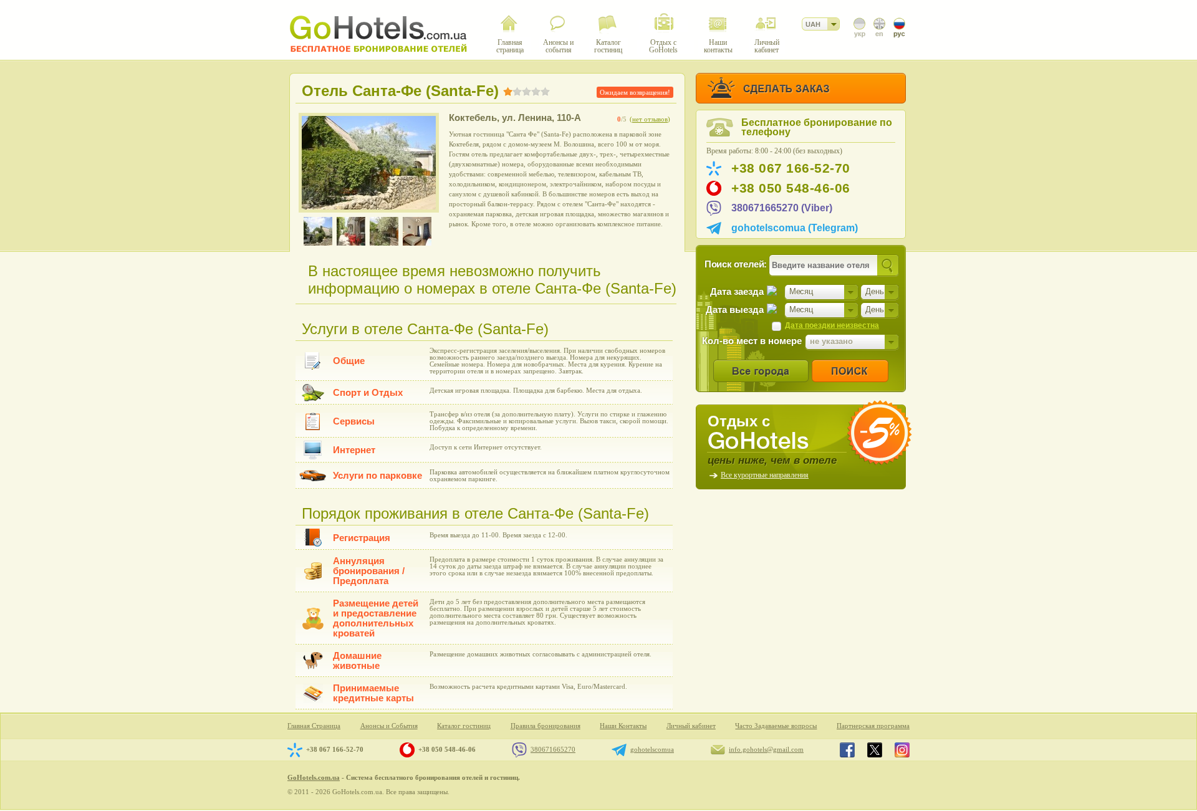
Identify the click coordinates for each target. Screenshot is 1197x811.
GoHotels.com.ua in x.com (874, 749)
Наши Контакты (623, 725)
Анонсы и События (389, 725)
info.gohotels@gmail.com (766, 749)
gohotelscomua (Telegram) (794, 228)
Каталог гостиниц (464, 725)
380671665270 (553, 749)
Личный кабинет (691, 725)
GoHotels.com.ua (313, 777)
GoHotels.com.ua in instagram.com (902, 749)
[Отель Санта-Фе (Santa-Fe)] (369, 162)
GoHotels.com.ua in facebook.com (847, 749)
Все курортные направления (765, 475)
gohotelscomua (652, 749)
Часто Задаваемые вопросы (776, 725)
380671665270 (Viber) (781, 208)
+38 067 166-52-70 (790, 168)
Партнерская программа (873, 725)
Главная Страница (313, 725)
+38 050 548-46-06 (790, 188)
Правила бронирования (545, 725)
